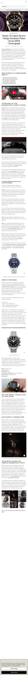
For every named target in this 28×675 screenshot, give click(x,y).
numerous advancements (8, 285)
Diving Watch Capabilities (9, 81)
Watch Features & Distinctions (10, 79)
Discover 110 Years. (16, 9)
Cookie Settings (14, 668)
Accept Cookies (14, 672)
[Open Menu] (2, 3)
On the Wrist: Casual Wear (9, 80)
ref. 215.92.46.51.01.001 (13, 477)
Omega (3, 107)
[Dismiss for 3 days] (26, 10)
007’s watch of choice (18, 247)
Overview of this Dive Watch (10, 77)
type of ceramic (13, 171)
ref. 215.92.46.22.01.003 (14, 227)
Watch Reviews (13, 33)
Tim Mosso (7, 46)
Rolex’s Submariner (6, 247)
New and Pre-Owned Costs (9, 83)
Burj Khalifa (19, 238)
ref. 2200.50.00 (15, 475)
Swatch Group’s (18, 165)
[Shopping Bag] (26, 3)
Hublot (6, 118)
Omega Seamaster (6, 49)
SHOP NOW (4, 376)
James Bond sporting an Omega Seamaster (15, 244)
